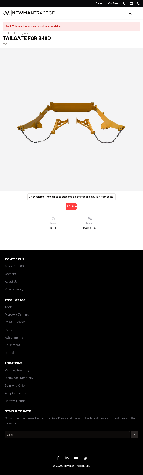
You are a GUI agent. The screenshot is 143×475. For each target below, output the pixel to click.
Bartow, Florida (15, 401)
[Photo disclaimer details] (30, 196)
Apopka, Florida (15, 393)
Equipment (12, 345)
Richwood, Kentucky (19, 378)
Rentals (10, 353)
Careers (100, 3)
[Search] (130, 13)
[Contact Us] (131, 3)
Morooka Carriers (17, 314)
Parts (8, 330)
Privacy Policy (14, 289)
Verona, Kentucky (17, 370)
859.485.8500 (14, 266)
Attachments (9, 33)
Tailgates (23, 33)
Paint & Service (15, 322)
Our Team (113, 3)
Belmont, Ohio (15, 385)
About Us (11, 281)
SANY (9, 307)
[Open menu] (139, 13)
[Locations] (124, 3)
